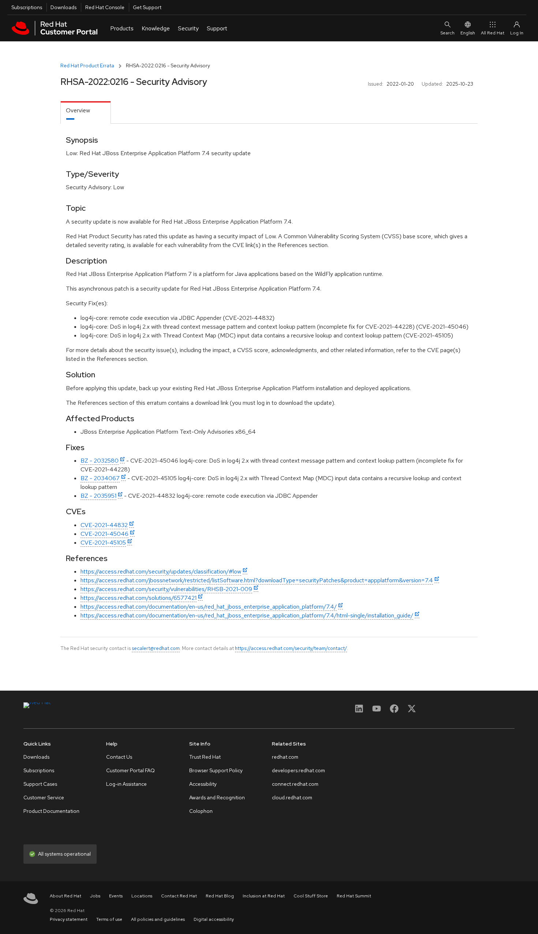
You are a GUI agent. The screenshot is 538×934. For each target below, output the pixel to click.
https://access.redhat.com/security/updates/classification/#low (161, 571)
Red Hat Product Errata (87, 65)
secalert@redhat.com (156, 648)
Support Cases (40, 784)
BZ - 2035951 (98, 496)
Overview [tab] (78, 110)
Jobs (95, 896)
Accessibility (203, 784)
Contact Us (119, 757)
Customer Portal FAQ (130, 770)
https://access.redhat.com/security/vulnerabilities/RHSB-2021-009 (166, 589)
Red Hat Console (104, 7)
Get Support (147, 7)
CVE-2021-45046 (104, 534)
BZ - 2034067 (100, 478)
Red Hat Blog (220, 896)
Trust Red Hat (205, 757)
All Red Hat (492, 33)
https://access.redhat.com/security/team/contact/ (291, 648)
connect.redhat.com (295, 784)
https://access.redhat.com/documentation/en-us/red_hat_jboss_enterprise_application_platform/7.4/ (209, 606)
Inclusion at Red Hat (264, 896)
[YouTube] (376, 711)
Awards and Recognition (217, 797)
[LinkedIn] (359, 711)
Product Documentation (51, 811)
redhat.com (285, 757)
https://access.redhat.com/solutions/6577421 (139, 598)
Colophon (201, 811)
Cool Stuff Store (311, 896)
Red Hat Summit (354, 896)
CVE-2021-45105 (103, 542)
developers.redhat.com (298, 770)
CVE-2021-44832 (104, 525)
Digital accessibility (214, 919)
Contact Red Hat (179, 896)
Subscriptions (26, 7)
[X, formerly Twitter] (411, 711)
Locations (141, 896)
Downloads (63, 7)
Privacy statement (68, 919)
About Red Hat (65, 896)
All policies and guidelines (158, 919)
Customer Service (43, 797)
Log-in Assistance (126, 784)
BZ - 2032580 (100, 460)
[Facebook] (394, 711)
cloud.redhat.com (292, 797)
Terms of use (109, 919)
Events (116, 896)
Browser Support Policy (216, 770)
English (467, 33)
